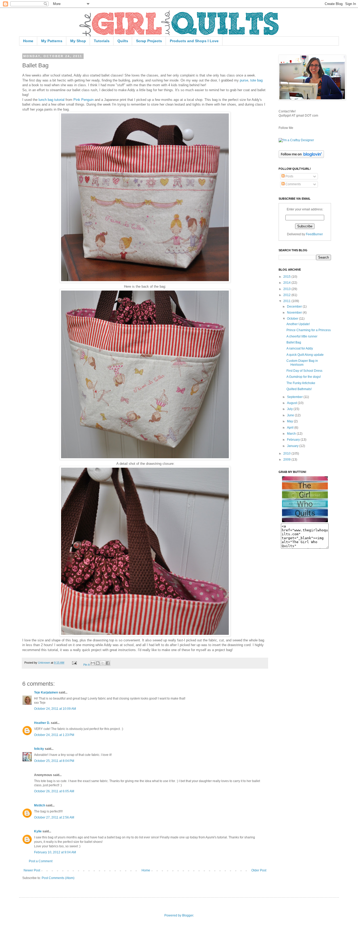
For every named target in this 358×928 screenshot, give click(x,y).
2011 (287, 301)
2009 (287, 459)
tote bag (256, 80)
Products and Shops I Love (194, 41)
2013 (287, 289)
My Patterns (51, 41)
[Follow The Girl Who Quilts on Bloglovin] (301, 157)
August (292, 403)
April (290, 427)
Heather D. (42, 723)
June (291, 415)
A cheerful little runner (301, 336)
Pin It (86, 664)
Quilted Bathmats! (299, 389)
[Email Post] (74, 662)
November (295, 312)
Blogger (187, 915)
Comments (293, 184)
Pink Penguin (83, 100)
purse (244, 80)
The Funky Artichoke (300, 383)
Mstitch (39, 805)
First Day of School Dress (304, 371)
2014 (287, 283)
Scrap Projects (149, 41)
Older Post (258, 870)
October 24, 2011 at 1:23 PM (54, 735)
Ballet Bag (293, 342)
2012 (287, 295)
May (290, 421)
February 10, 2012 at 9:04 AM (55, 852)
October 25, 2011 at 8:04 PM (54, 761)
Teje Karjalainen (46, 692)
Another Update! (298, 324)
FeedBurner (314, 234)
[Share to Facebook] (107, 663)
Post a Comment (40, 861)
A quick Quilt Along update (305, 355)
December (295, 306)
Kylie (38, 831)
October (293, 318)
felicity (39, 749)
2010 (287, 453)
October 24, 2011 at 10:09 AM (55, 709)
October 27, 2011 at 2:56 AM (54, 817)
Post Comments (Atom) (58, 878)
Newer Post (32, 870)
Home (28, 41)
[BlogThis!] (97, 663)
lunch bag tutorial (51, 100)
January (293, 446)
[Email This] (92, 663)
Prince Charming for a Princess (308, 330)
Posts (289, 176)
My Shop (78, 41)
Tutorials (102, 41)
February (294, 439)
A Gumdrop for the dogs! (303, 377)
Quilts (122, 41)
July (290, 409)
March (292, 433)
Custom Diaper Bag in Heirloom (302, 362)
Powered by (173, 915)
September (295, 397)
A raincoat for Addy (299, 348)
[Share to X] (102, 663)
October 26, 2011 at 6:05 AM (54, 791)
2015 (287, 277)
